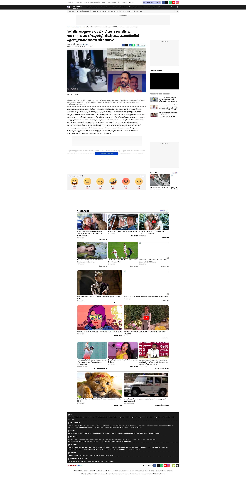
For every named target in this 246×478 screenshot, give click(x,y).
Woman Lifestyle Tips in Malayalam (78, 441)
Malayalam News (73, 417)
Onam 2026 (94, 11)
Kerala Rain (86, 11)
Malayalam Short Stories (75, 449)
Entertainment (106, 7)
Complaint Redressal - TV (142, 470)
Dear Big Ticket (109, 461)
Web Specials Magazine (120, 449)
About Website (78, 470)
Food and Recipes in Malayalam (111, 439)
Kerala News (128, 417)
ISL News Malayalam (124, 433)
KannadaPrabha (95, 2)
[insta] (177, 2)
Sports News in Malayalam (76, 433)
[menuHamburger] (174, 7)
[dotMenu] (164, 7)
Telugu (103, 2)
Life (129, 7)
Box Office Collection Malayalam (77, 427)
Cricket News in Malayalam (92, 433)
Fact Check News (103, 455)
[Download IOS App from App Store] (177, 465)
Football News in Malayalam (109, 433)
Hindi (119, 2)
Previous (174, 11)
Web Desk (84, 44)
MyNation (131, 2)
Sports (115, 7)
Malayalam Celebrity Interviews (133, 427)
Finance (111, 455)
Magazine (123, 7)
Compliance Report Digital (158, 470)
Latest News (89, 7)
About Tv (85, 470)
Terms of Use (93, 470)
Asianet (74, 465)
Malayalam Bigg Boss (167, 425)
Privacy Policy (102, 470)
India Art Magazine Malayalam (108, 447)
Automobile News (83, 455)
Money (143, 7)
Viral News (71, 419)
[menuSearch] (178, 7)
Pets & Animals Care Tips (97, 441)
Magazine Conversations (149, 447)
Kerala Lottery (127, 11)
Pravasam (136, 7)
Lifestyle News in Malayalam (76, 439)
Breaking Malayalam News (86, 417)
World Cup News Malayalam (152, 433)
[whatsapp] (170, 2)
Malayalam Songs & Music (95, 427)
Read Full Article (107, 154)
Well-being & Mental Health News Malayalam (118, 441)
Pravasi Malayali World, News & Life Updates (81, 461)
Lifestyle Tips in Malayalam (93, 439)
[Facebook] (163, 2)
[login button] (172, 7)
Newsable (79, 2)
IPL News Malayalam (137, 433)
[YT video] (173, 2)
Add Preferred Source (150, 2)
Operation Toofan (116, 11)
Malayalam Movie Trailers (138, 425)
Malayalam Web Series (153, 425)
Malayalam (71, 2)
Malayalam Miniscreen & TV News (113, 427)
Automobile (157, 7)
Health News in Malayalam (129, 439)
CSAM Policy (110, 470)
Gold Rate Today (137, 11)
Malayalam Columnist (135, 447)
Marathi (124, 2)
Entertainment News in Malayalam (91, 425)
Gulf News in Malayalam (167, 417)
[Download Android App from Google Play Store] (173, 465)
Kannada (86, 2)
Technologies (93, 455)
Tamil (108, 2)
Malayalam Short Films (108, 425)
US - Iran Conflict (104, 11)
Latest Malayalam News (102, 417)
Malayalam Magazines (74, 447)
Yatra (149, 7)
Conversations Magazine (90, 449)
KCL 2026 (79, 11)
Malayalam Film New (74, 425)
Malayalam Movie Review (123, 425)
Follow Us (142, 45)
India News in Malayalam (117, 417)
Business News (72, 455)
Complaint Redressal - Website (124, 470)
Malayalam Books (123, 447)
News (97, 7)
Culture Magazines (162, 447)
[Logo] (75, 7)
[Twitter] (166, 2)
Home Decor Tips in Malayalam (147, 439)
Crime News (136, 417)
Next (177, 11)
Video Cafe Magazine (134, 449)
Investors (169, 470)
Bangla (114, 2)
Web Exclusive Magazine (105, 449)
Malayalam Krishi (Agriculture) (90, 447)
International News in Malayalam (150, 417)
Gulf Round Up (99, 461)
